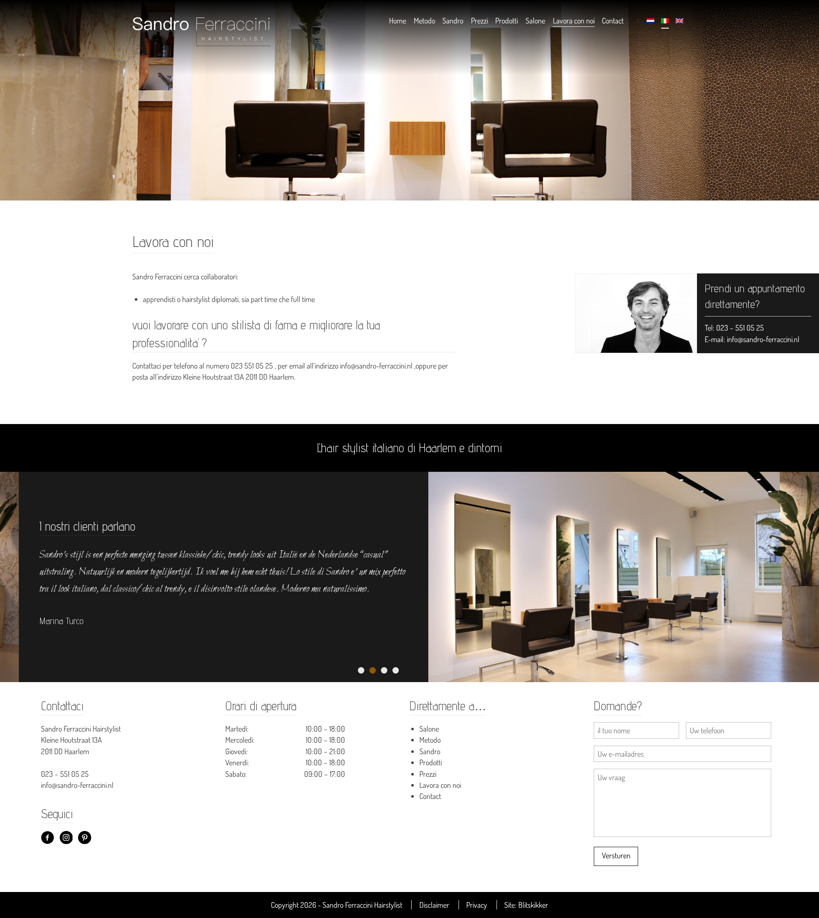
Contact (613, 20)
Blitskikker (533, 904)
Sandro (452, 20)
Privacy (476, 904)
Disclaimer (434, 904)
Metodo (424, 20)
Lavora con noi (574, 20)
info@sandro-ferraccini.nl (763, 339)
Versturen (616, 855)
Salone (535, 20)
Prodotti (506, 20)
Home (397, 20)
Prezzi (479, 20)
